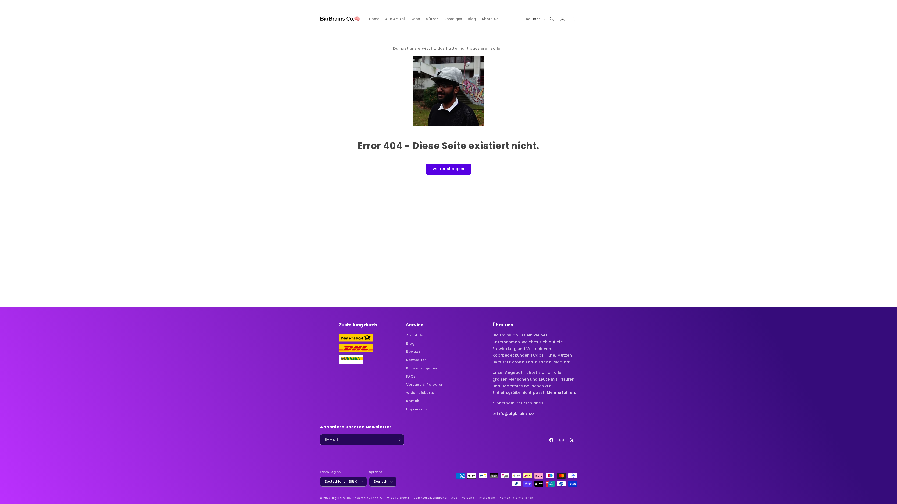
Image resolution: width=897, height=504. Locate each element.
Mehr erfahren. (561, 392)
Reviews (413, 351)
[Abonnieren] (399, 439)
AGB (454, 498)
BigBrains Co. (342, 498)
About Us (414, 335)
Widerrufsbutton (421, 392)
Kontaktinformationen (516, 498)
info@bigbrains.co (515, 413)
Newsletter (416, 360)
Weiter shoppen (448, 168)
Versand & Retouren (424, 384)
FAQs (410, 376)
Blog (410, 343)
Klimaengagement (423, 368)
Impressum (416, 409)
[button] (552, 19)
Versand (468, 498)
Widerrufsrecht (398, 498)
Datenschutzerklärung (430, 498)
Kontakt (413, 401)
